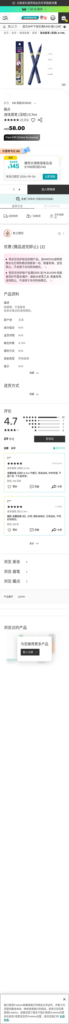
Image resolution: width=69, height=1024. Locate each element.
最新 (13, 448)
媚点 (7, 109)
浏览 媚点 (12, 581)
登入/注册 (28, 652)
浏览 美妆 (12, 562)
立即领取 (50, 176)
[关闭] (64, 999)
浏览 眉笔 (12, 572)
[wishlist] (33, 120)
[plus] (19, 189)
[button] (63, 17)
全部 (6, 448)
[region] (34, 1009)
